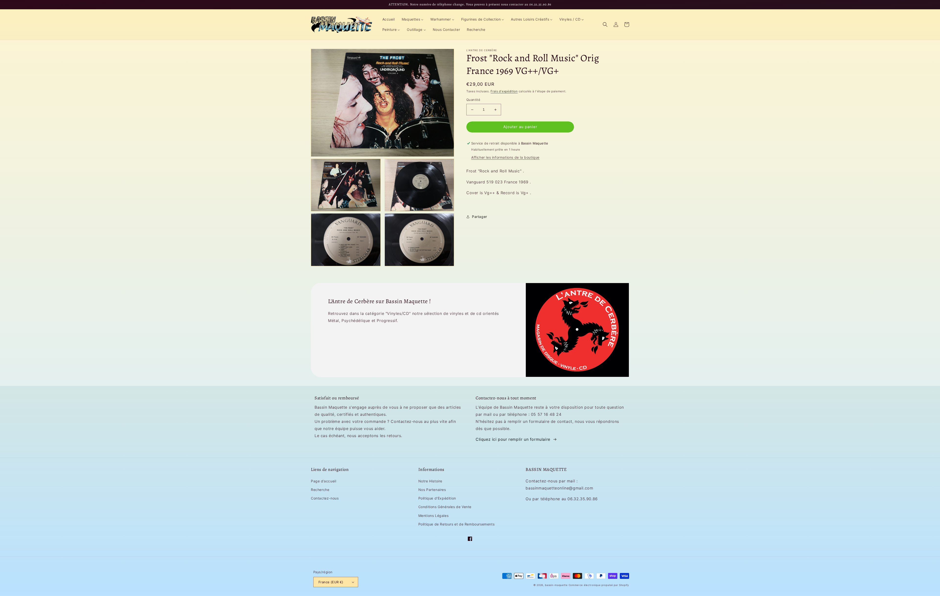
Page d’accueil (323, 481)
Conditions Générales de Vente (444, 507)
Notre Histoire (430, 481)
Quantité (473, 100)
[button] (605, 24)
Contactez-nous (325, 498)
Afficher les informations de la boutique (505, 157)
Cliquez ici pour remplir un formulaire (513, 439)
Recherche (320, 490)
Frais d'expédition (504, 91)
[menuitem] (388, 19)
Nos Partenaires (432, 490)
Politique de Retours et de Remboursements (456, 524)
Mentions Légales (433, 515)
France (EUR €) (330, 582)
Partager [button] (479, 217)
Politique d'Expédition (437, 498)
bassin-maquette (556, 585)
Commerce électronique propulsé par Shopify (599, 585)
